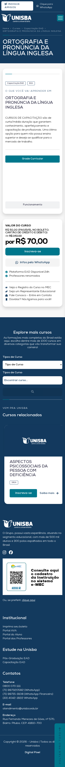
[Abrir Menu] (60, 18)
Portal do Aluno (12, 634)
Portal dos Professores (17, 638)
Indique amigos (12, 6)
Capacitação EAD (34, 29)
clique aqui (28, 600)
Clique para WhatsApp (46, 6)
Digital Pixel (32, 752)
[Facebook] (11, 552)
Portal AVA (10, 630)
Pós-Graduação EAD (16, 658)
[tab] (32, 159)
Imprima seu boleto (15, 626)
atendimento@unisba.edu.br (20, 708)
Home (6, 29)
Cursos (16, 29)
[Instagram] (4, 552)
